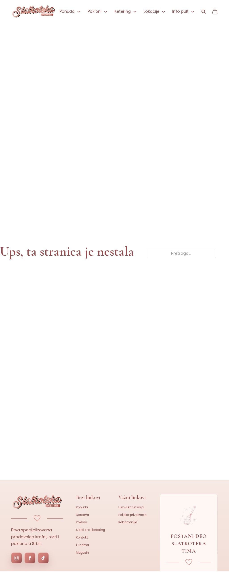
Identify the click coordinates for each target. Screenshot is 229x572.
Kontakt (82, 537)
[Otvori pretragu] (203, 12)
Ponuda (82, 507)
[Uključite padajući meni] (79, 12)
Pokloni (81, 522)
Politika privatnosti (132, 515)
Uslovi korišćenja (131, 507)
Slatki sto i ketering (90, 530)
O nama (82, 545)
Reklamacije (127, 522)
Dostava (82, 515)
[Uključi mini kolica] (215, 11)
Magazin (82, 552)
